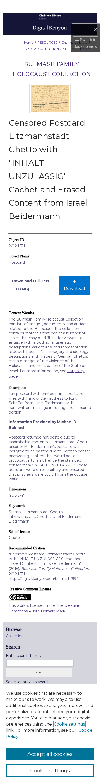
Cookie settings (69, 724)
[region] (50, 733)
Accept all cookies (50, 754)
